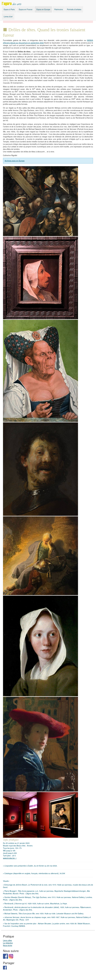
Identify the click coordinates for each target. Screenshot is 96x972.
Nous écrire (7, 945)
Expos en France (25, 9)
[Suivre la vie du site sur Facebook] (5, 956)
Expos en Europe (43, 9)
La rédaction (8, 943)
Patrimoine (58, 9)
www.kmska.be (9, 858)
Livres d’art (8, 16)
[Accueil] (11, 3)
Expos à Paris (9, 9)
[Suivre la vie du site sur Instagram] (11, 956)
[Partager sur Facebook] (5, 967)
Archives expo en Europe (14, 160)
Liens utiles (7, 940)
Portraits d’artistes (74, 9)
